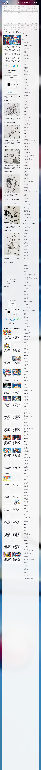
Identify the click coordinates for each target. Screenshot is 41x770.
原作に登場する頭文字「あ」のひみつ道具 (10, 75)
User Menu (25, 2)
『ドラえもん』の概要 (7, 72)
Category (19, 2)
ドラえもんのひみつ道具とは (10, 73)
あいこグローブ (8, 78)
